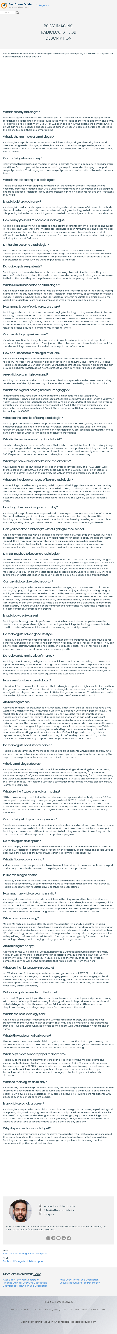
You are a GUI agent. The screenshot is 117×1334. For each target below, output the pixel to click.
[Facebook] (48, 1238)
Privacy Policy (52, 1309)
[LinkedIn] (63, 1238)
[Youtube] (58, 1238)
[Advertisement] (58, 84)
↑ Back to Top (98, 1309)
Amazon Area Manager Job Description (25, 1253)
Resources (81, 1309)
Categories (42, 5)
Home (14, 1309)
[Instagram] (53, 1238)
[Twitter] (69, 1238)
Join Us (68, 1309)
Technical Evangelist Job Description (23, 1261)
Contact (37, 1309)
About (24, 1309)
